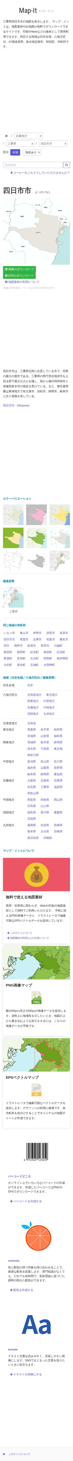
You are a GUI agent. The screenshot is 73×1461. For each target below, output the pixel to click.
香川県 (45, 812)
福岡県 (31, 825)
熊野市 (18, 645)
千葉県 (45, 748)
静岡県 (45, 774)
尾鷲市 (24, 639)
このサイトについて (21, 932)
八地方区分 (10, 694)
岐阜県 (31, 774)
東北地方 (52, 694)
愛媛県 (58, 812)
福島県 (58, 736)
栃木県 (45, 742)
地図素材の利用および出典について (29, 938)
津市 (6, 645)
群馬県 (58, 742)
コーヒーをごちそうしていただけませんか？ (41, 172)
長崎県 (58, 825)
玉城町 (34, 664)
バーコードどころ (19, 1176)
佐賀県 (45, 825)
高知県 (31, 818)
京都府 (45, 780)
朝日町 (8, 652)
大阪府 (31, 780)
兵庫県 (58, 780)
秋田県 (58, 729)
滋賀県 (58, 787)
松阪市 (50, 639)
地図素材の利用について (24, 281)
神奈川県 (33, 755)
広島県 (31, 806)
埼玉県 (31, 748)
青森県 (31, 729)
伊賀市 (50, 632)
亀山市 (24, 632)
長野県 (58, 767)
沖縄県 (47, 837)
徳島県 (31, 812)
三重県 (45, 787)
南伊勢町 (62, 658)
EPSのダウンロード (21, 275)
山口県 (45, 806)
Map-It (28, 10)
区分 (6, 152)
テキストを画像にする (27, 1374)
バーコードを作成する (27, 1201)
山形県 (45, 736)
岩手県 (45, 729)
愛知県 (58, 774)
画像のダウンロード (21, 269)
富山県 (45, 761)
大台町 (34, 658)
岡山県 (58, 799)
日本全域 (8, 685)
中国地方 (49, 707)
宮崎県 (58, 831)
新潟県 (31, 761)
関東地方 (33, 701)
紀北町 (34, 652)
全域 (15, 152)
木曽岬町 (49, 664)
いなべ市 (9, 632)
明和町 (48, 658)
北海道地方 (34, 694)
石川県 (58, 761)
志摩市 (37, 639)
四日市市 (9, 639)
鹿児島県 (33, 837)
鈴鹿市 (31, 645)
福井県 (31, 767)
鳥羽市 (45, 645)
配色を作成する (23, 1290)
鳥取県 (31, 799)
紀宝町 (61, 652)
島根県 (45, 799)
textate (13, 1349)
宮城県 (31, 736)
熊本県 (31, 831)
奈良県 (31, 787)
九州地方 (49, 713)
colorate (13, 1260)
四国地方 (33, 713)
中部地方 (49, 701)
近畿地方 (33, 707)
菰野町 (21, 652)
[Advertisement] (36, 90)
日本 (30, 685)
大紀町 (8, 664)
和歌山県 (33, 793)
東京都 (58, 748)
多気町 (21, 658)
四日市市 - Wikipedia (16, 405)
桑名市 (64, 639)
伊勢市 (37, 632)
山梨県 (45, 767)
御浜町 (48, 652)
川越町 (58, 645)
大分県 (45, 831)
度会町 (21, 664)
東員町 (8, 658)
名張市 (64, 632)
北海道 (31, 723)
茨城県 (31, 742)
